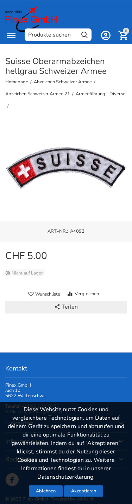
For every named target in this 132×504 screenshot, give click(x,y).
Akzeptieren (83, 491)
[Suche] (84, 35)
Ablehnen (46, 491)
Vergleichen (87, 294)
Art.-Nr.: (58, 231)
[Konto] (106, 35)
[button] (66, 307)
